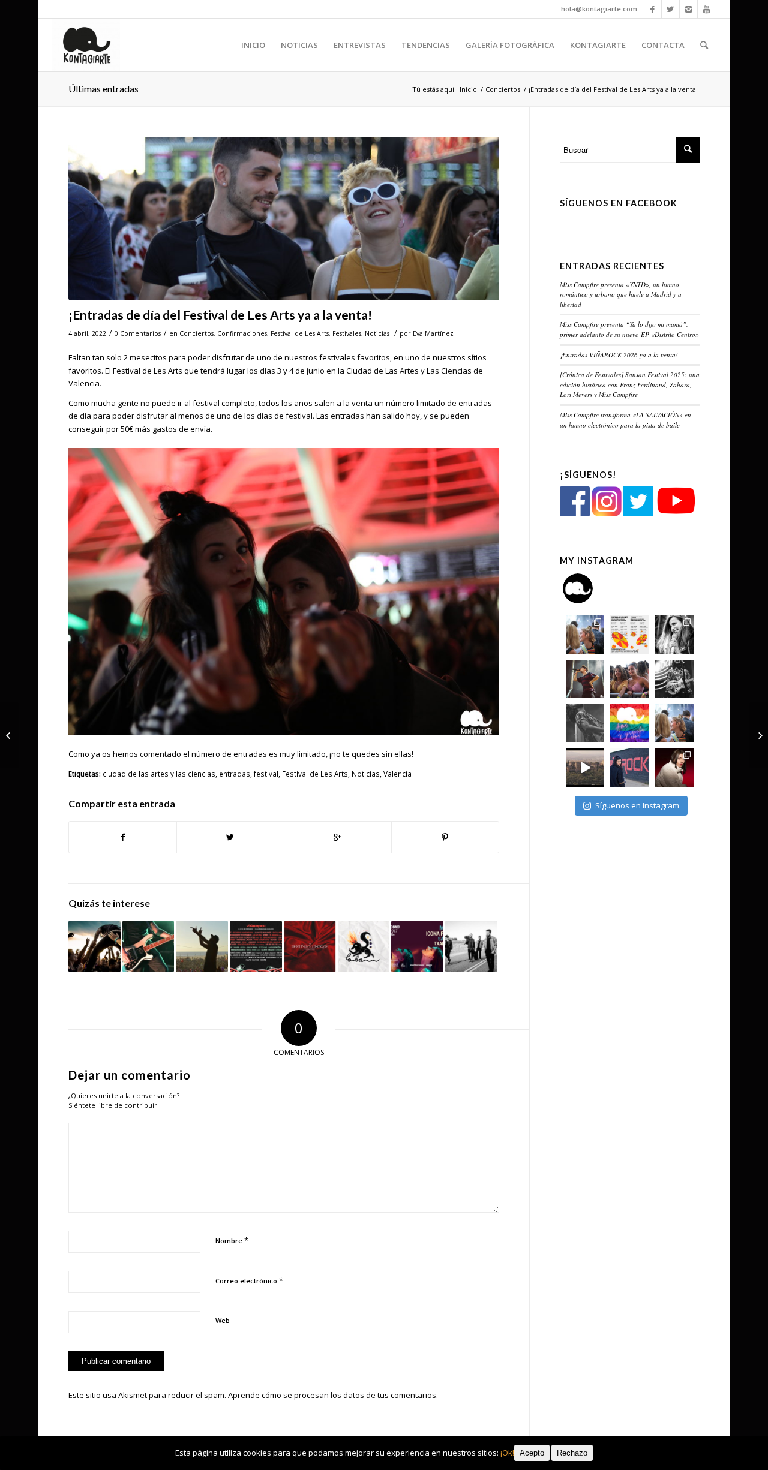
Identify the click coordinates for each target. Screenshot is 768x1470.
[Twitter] (670, 9)
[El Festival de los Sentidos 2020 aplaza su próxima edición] (148, 947)
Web (222, 1320)
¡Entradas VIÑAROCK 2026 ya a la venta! (619, 354)
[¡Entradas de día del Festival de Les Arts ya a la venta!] (283, 218)
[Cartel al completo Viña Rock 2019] (256, 947)
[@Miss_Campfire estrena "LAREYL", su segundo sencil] (585, 767)
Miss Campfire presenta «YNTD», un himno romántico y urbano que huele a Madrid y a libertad (621, 294)
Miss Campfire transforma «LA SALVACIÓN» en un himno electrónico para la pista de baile (625, 419)
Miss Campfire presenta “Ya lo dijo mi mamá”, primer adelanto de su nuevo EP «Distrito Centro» (629, 329)
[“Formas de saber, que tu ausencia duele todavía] (674, 679)
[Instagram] (688, 9)
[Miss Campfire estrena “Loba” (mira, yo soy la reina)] (364, 947)
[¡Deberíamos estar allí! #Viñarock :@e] (629, 767)
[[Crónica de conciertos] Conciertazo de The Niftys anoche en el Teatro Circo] (471, 947)
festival (266, 773)
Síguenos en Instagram (637, 805)
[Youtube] (707, 9)
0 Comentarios (138, 333)
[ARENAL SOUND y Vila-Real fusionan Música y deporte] (202, 947)
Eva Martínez (433, 333)
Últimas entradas (103, 88)
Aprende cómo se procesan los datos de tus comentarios (332, 1395)
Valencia (397, 773)
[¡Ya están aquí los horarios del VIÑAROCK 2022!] (758, 735)
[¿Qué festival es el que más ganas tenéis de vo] (674, 723)
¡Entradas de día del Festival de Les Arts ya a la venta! (220, 314)
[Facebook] (652, 9)
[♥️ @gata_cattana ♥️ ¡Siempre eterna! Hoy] (674, 767)
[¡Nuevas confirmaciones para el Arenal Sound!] (417, 947)
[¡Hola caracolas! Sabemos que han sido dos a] (629, 634)
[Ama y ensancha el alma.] (629, 723)
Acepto (532, 1452)
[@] (596, 588)
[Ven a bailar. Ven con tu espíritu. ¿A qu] (585, 634)
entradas (234, 773)
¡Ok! (507, 1452)
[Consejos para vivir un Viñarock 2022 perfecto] (9, 735)
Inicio (468, 89)
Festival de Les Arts (300, 333)
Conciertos (502, 89)
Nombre (231, 1240)
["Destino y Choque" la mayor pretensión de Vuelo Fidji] (310, 947)
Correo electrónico (249, 1280)
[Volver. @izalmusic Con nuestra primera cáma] (585, 723)
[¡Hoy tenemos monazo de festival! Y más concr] (629, 679)
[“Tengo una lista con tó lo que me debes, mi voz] (585, 679)
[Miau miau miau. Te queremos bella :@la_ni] (674, 634)
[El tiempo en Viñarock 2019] (94, 947)
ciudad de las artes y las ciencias (159, 773)
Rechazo (572, 1452)
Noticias (377, 333)
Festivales (346, 333)
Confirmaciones (242, 333)
